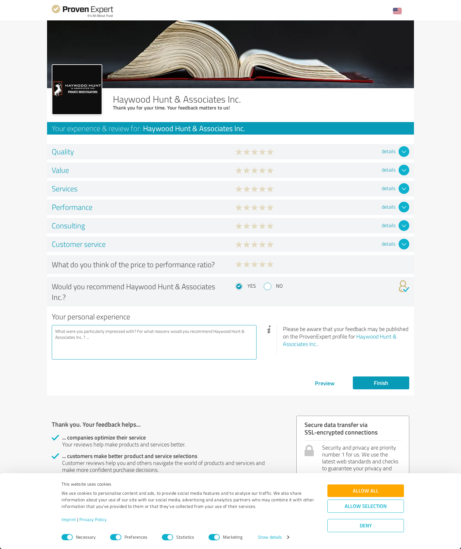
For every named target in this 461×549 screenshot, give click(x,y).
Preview (325, 383)
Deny (366, 525)
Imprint (68, 520)
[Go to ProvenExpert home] (82, 16)
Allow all (366, 490)
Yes (251, 285)
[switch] (115, 537)
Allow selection (366, 506)
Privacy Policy (93, 520)
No (279, 285)
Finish (381, 383)
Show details (270, 537)
